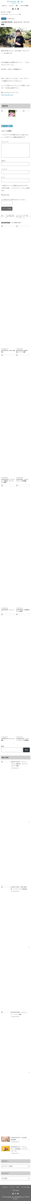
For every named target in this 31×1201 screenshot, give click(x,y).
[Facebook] (13, 9)
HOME (3, 12)
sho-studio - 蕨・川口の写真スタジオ (15, 1196)
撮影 (11, 126)
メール (4, 169)
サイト (3, 177)
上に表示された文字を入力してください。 (14, 199)
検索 (2, 746)
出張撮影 (9, 12)
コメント (4, 141)
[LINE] (18, 9)
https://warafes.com (7, 95)
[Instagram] (15, 9)
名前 (3, 161)
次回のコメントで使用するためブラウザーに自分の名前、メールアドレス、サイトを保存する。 (15, 188)
